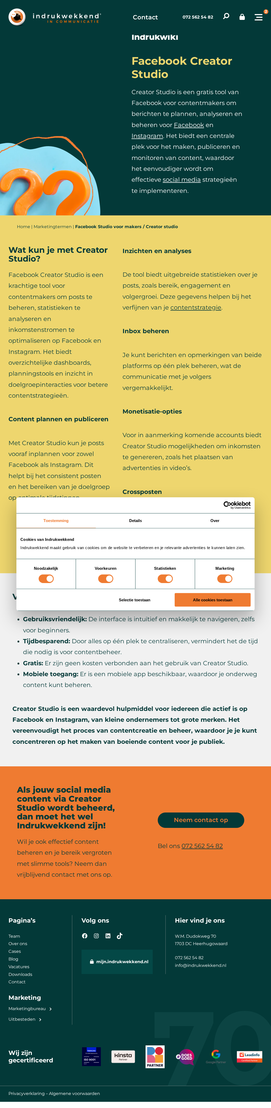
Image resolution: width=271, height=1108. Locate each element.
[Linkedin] (108, 936)
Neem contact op (201, 820)
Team (14, 936)
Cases (14, 951)
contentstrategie (195, 307)
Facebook (189, 125)
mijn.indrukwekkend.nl (120, 961)
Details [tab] (135, 520)
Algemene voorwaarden (74, 1093)
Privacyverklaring (26, 1093)
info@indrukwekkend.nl (200, 965)
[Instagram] (96, 936)
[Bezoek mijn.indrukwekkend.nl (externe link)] (242, 17)
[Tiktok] (119, 936)
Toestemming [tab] (56, 520)
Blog (13, 959)
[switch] (105, 578)
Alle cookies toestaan (212, 600)
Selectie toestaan (134, 600)
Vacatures (18, 966)
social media (182, 179)
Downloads (20, 974)
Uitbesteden (21, 1019)
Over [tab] (214, 520)
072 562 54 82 (198, 17)
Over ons (17, 943)
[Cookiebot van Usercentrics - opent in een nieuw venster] (227, 505)
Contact (145, 17)
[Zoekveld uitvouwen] (226, 17)
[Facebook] (85, 936)
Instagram (147, 136)
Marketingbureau (27, 1008)
